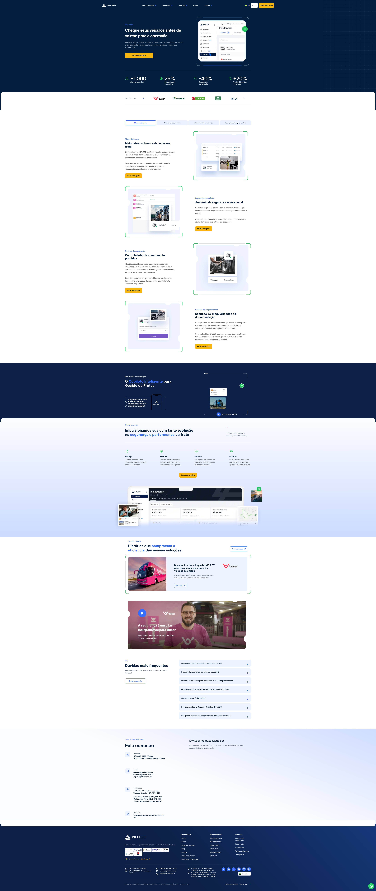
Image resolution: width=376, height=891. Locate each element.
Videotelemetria (216, 838)
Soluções (181, 5)
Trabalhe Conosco (188, 856)
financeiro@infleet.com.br (143, 775)
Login (254, 5)
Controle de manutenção (203, 123)
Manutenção (214, 845)
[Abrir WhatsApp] (371, 886)
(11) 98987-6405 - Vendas (143, 756)
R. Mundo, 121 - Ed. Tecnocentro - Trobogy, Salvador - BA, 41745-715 (202, 869)
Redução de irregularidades (235, 123)
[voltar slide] (144, 98)
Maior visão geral (140, 123)
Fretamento (239, 844)
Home (183, 838)
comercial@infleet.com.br (143, 772)
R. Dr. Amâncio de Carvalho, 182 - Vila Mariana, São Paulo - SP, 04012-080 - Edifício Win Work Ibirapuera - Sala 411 (147, 799)
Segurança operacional (172, 123)
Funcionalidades (148, 5)
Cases (195, 5)
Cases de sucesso (188, 845)
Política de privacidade (189, 859)
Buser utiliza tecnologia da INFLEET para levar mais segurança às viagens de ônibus (194, 568)
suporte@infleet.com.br (142, 777)
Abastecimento (215, 852)
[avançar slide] (244, 98)
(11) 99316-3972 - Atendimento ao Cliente (149, 758)
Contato (207, 5)
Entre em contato (135, 681)
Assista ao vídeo (229, 414)
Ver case (179, 585)
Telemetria (214, 849)
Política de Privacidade (231, 884)
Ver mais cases (237, 549)
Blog (183, 849)
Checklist (213, 856)
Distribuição (239, 848)
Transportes (239, 855)
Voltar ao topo (243, 884)
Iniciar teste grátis (266, 5)
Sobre (183, 842)
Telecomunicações (242, 851)
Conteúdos (166, 5)
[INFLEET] (109, 5)
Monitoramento (215, 842)
